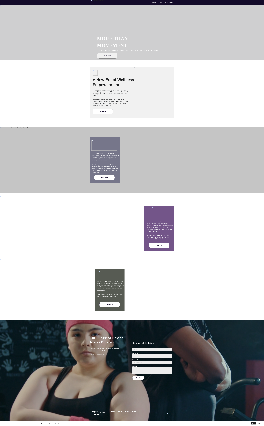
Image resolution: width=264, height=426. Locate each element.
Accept (253, 423)
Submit (138, 377)
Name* (134, 347)
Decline (259, 423)
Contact (171, 2)
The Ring (96, 414)
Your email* (135, 360)
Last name (135, 353)
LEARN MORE (107, 55)
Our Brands (153, 2)
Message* (135, 366)
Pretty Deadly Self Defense (101, 413)
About (166, 2)
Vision (161, 2)
